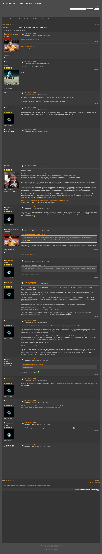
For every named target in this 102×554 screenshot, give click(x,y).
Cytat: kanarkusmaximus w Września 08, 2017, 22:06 (35, 265)
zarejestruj (96, 6)
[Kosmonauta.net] (4, 58)
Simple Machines (57, 545)
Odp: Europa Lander (30, 33)
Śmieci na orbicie (25, 45)
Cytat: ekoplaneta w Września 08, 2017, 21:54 (33, 234)
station (7, 62)
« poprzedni (91, 21)
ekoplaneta (9, 108)
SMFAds (47, 548)
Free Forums (54, 548)
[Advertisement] (59, 148)
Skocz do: (77, 489)
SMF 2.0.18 (43, 545)
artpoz (7, 359)
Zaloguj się (89, 6)
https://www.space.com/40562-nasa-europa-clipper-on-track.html (38, 346)
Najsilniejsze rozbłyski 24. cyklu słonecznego (31, 48)
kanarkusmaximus (11, 34)
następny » (97, 21)
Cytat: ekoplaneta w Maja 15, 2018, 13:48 (32, 364)
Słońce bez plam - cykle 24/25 (28, 46)
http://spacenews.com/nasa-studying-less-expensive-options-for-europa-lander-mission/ (45, 200)
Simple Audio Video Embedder (51, 546)
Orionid (7, 165)
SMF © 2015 (50, 545)
